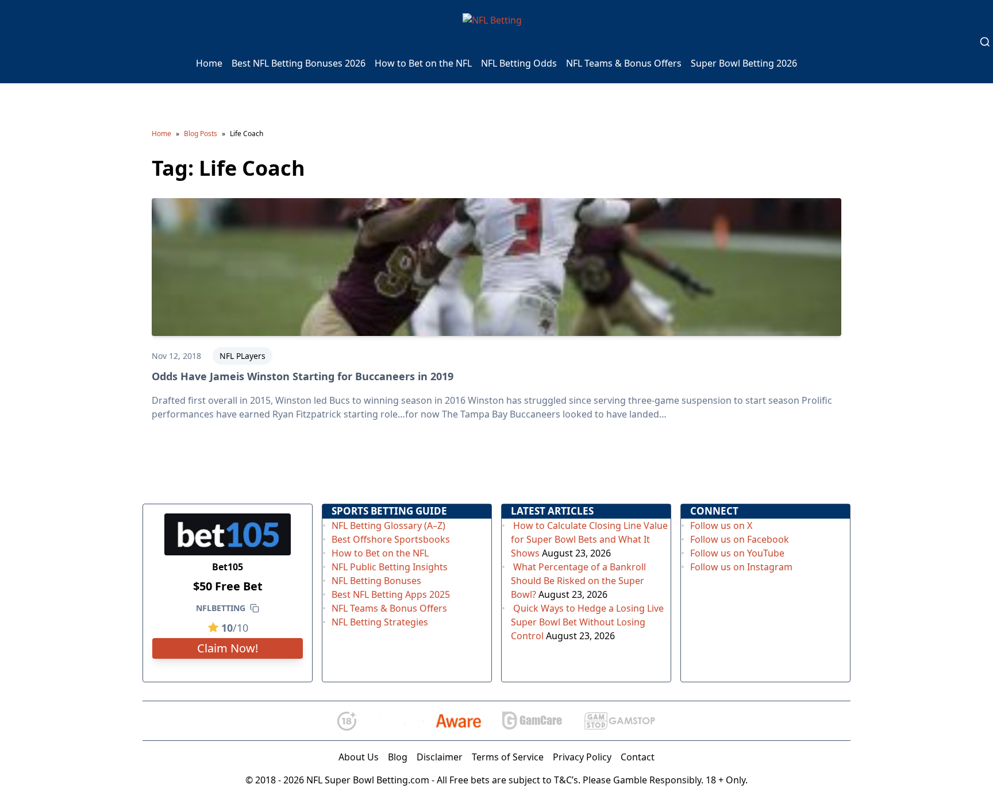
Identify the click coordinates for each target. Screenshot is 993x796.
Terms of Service (508, 757)
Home (209, 63)
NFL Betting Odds (519, 63)
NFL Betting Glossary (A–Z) (388, 525)
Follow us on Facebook (739, 539)
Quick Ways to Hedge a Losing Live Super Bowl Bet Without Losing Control (587, 622)
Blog (397, 757)
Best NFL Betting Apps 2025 (391, 594)
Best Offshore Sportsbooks (391, 539)
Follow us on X (721, 525)
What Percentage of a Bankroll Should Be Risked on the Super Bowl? (578, 581)
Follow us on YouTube (737, 553)
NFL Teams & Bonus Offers (624, 63)
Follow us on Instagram (741, 567)
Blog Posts (200, 133)
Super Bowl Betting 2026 (744, 63)
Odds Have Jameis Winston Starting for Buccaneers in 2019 (302, 376)
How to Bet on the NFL (423, 63)
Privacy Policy (582, 757)
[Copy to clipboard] (254, 608)
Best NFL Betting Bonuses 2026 (298, 63)
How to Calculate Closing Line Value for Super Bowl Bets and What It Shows (589, 539)
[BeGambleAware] (429, 720)
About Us (358, 757)
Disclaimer (440, 757)
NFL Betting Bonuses (376, 580)
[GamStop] (619, 721)
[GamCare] (532, 721)
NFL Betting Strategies (380, 622)
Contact (638, 757)
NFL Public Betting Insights (390, 567)
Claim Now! (227, 648)
